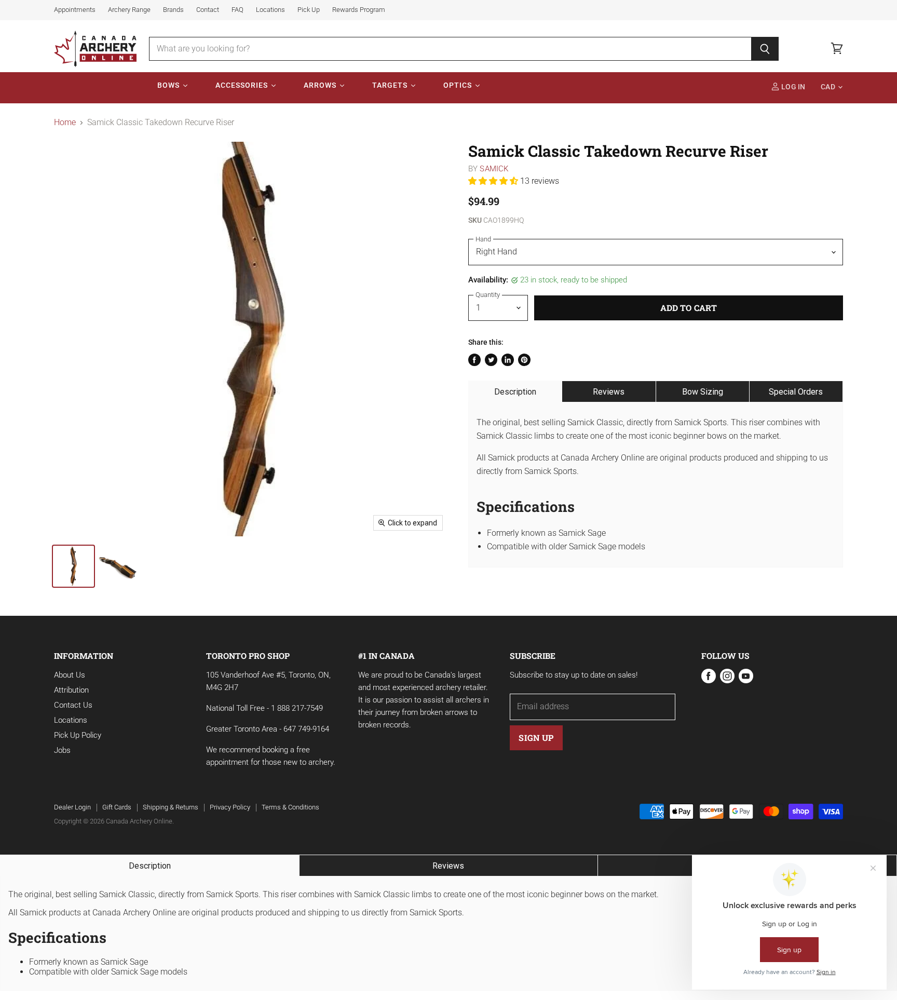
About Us (69, 675)
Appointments (75, 9)
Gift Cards (116, 807)
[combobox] (450, 49)
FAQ (237, 9)
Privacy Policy (230, 807)
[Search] (765, 49)
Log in (793, 87)
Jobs (62, 750)
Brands (173, 9)
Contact (207, 9)
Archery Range (129, 9)
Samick (494, 168)
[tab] (515, 391)
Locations (270, 9)
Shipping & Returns (170, 807)
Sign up (536, 737)
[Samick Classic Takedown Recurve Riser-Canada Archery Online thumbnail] (73, 566)
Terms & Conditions (290, 807)
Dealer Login (72, 807)
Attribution (71, 690)
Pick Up (308, 9)
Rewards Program (358, 9)
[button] (494, 181)
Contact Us (73, 705)
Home (65, 122)
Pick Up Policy (77, 735)
